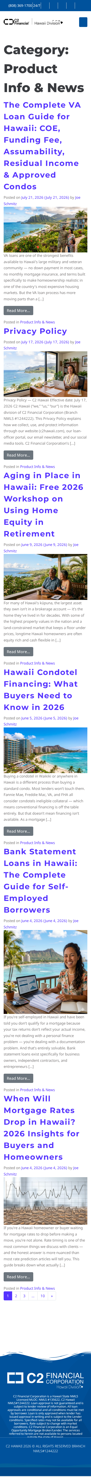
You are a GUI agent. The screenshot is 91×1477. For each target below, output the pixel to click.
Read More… (20, 309)
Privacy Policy (35, 331)
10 (43, 1295)
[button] (83, 22)
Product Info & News (37, 322)
